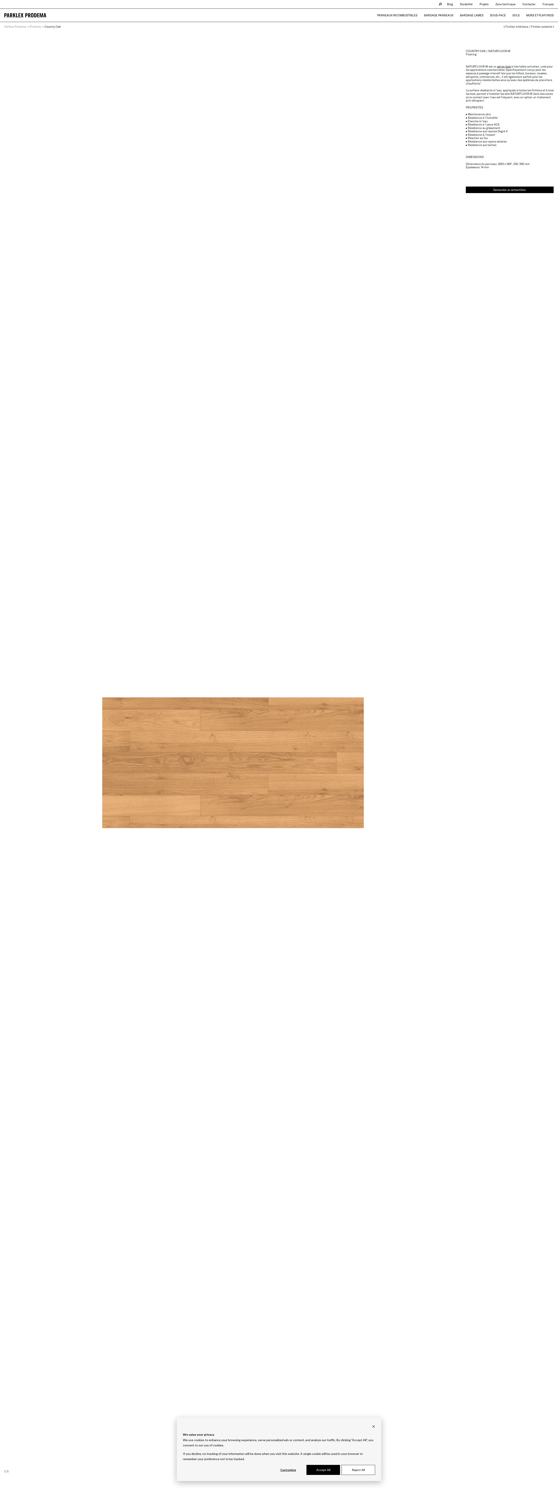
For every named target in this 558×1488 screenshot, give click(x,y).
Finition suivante (541, 26)
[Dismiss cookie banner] (373, 1426)
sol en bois (504, 66)
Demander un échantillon (509, 190)
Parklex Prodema (15, 26)
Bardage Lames (471, 15)
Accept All (323, 1470)
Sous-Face (498, 15)
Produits (35, 26)
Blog (450, 4)
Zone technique (505, 4)
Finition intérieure (516, 26)
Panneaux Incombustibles (397, 15)
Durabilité (466, 4)
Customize (288, 1470)
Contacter (529, 4)
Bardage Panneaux (438, 15)
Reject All (358, 1470)
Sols (516, 15)
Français (548, 4)
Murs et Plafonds (540, 15)
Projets (484, 4)
